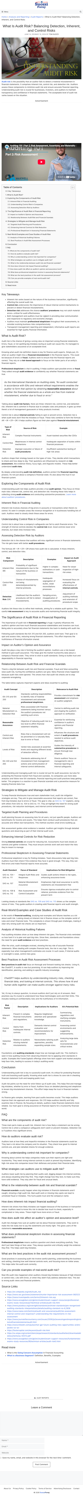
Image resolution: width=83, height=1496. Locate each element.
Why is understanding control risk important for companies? (33, 257)
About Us (7, 1488)
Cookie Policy (31, 1488)
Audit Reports (37, 17)
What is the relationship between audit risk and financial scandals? (35, 263)
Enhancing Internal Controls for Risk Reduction (28, 227)
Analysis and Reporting (19, 17)
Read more (11, 285)
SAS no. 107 (60, 801)
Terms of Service (45, 1488)
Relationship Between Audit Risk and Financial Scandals (32, 218)
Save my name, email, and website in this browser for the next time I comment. (36, 1458)
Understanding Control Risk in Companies (27, 204)
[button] (80, 12)
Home (4, 17)
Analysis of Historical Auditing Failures (25, 238)
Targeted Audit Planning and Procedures (25, 224)
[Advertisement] (41, 120)
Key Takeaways (14, 191)
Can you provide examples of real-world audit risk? (30, 278)
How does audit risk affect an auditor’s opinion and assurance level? (36, 269)
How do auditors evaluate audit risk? (24, 254)
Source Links (12, 282)
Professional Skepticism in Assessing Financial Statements (33, 231)
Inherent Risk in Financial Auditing (23, 201)
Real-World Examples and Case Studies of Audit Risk (29, 234)
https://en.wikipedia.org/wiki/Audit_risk (24, 1292)
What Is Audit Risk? (15, 195)
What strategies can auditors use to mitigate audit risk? (32, 260)
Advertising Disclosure (62, 1488)
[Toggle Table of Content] (71, 187)
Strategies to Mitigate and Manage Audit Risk (26, 221)
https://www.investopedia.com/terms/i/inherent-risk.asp (31, 1297)
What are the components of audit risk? (25, 251)
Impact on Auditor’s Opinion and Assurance (26, 214)
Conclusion (12, 244)
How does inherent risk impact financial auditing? (29, 266)
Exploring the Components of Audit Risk (24, 198)
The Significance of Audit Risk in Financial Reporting (29, 211)
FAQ (8, 248)
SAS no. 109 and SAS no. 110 (43, 901)
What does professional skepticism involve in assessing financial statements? (40, 272)
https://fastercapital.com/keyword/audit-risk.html (28, 1330)
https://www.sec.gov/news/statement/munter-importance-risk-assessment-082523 (43, 1294)
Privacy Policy (18, 1488)
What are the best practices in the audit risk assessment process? (35, 275)
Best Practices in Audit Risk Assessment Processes (30, 241)
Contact (76, 1488)
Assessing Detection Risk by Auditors (25, 208)
